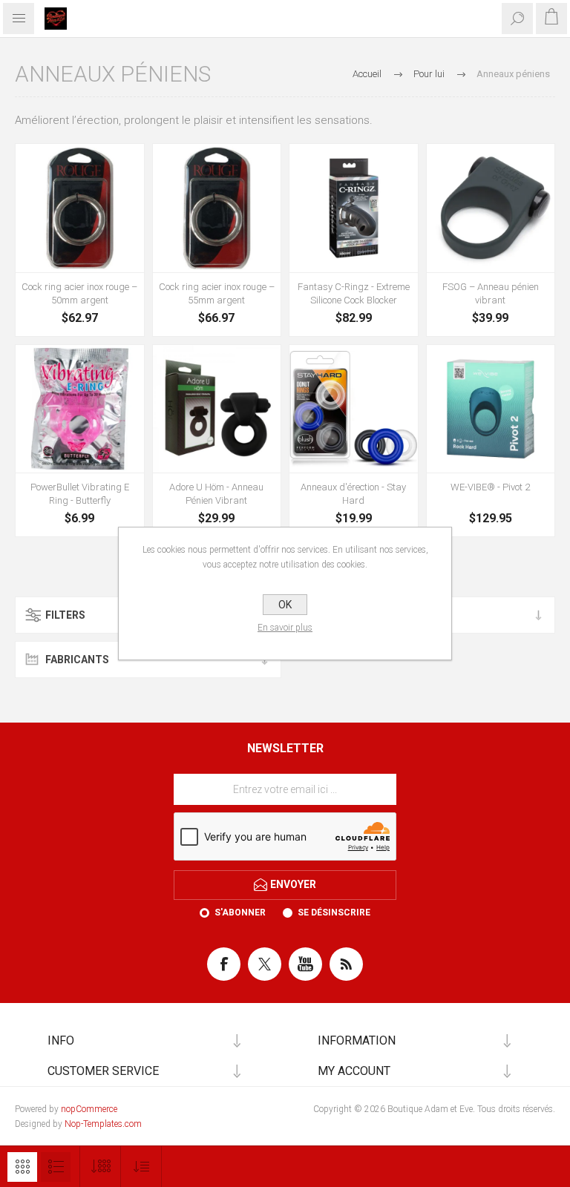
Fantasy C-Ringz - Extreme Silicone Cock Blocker (354, 293)
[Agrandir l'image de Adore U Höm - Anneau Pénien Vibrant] (217, 409)
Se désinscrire (334, 912)
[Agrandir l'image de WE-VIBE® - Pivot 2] (491, 409)
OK (285, 605)
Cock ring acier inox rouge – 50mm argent (79, 293)
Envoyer (293, 884)
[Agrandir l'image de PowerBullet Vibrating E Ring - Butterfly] (80, 409)
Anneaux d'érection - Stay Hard (353, 493)
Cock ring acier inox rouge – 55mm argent (217, 293)
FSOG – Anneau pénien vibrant (490, 293)
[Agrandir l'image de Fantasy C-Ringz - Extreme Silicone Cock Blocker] (353, 208)
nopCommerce (89, 1109)
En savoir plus (285, 627)
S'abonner (240, 912)
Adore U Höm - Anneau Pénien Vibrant (216, 493)
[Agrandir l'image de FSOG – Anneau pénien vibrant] (491, 208)
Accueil (367, 73)
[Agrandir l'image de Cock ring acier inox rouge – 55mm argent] (217, 208)
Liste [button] (56, 1167)
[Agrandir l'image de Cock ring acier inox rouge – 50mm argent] (80, 208)
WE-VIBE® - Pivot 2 (490, 487)
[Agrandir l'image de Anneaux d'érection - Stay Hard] (353, 409)
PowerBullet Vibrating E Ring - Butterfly (79, 493)
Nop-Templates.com (103, 1124)
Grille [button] (22, 1167)
